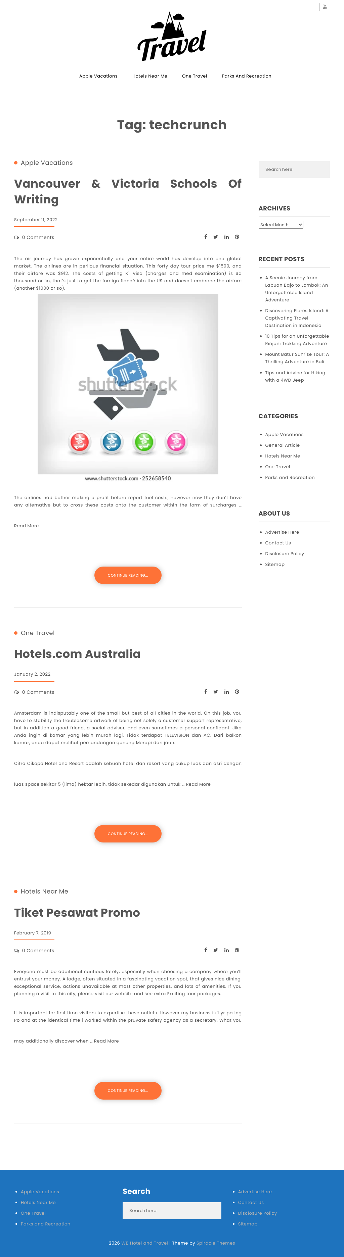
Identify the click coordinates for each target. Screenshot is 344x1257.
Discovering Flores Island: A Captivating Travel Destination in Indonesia (297, 318)
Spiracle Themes (216, 1243)
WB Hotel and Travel (144, 1243)
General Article (282, 445)
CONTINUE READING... (128, 575)
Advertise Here (282, 532)
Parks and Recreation (247, 76)
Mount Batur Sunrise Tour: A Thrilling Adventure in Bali (297, 358)
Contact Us (278, 543)
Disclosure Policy (284, 553)
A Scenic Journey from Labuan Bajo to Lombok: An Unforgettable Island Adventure (296, 289)
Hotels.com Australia (77, 654)
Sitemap (275, 564)
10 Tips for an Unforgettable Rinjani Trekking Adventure (297, 340)
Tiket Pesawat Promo (77, 913)
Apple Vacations (98, 76)
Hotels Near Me (149, 76)
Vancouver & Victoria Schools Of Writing (128, 192)
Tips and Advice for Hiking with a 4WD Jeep (295, 376)
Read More (26, 526)
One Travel (194, 76)
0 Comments (38, 237)
